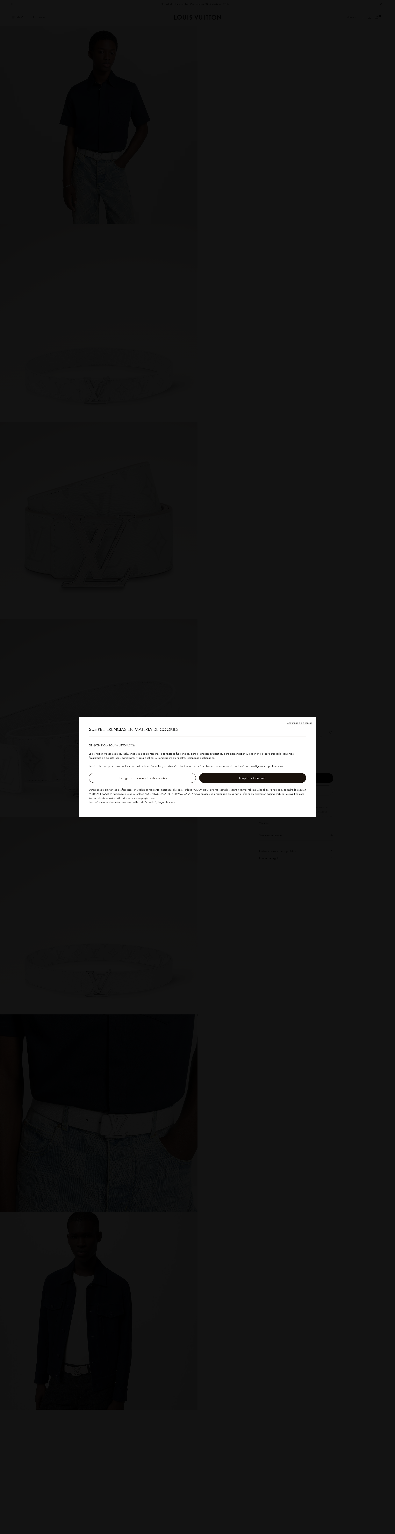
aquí (173, 802)
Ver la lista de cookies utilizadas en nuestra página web (122, 798)
